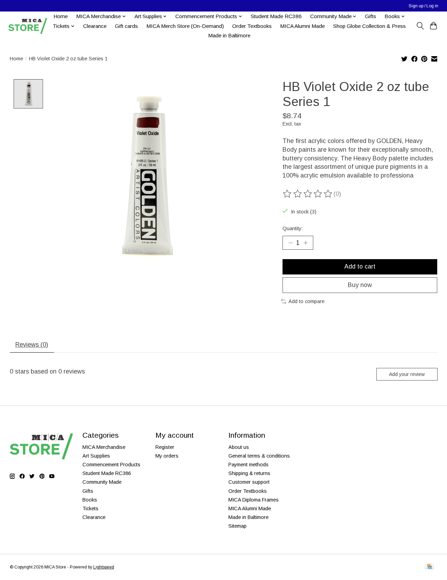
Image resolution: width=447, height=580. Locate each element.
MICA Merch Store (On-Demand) (185, 26)
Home (60, 16)
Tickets (90, 508)
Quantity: (293, 228)
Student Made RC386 (276, 16)
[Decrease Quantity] (290, 243)
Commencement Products (111, 464)
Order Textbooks (252, 26)
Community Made (102, 482)
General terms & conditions (259, 456)
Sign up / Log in (423, 5)
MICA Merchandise (103, 447)
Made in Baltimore (229, 35)
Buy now (360, 284)
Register (164, 447)
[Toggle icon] (420, 26)
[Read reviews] (308, 193)
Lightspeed (103, 567)
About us (238, 447)
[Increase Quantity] (305, 243)
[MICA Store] (27, 26)
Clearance (95, 26)
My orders (166, 456)
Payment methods (248, 464)
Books (89, 500)
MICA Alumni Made (302, 26)
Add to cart (359, 266)
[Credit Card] (429, 567)
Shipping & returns (249, 473)
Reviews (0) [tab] (31, 344)
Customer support (249, 482)
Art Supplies (96, 456)
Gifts (370, 16)
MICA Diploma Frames (253, 500)
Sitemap (237, 526)
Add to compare (306, 301)
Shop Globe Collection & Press (369, 26)
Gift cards (126, 26)
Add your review (407, 374)
